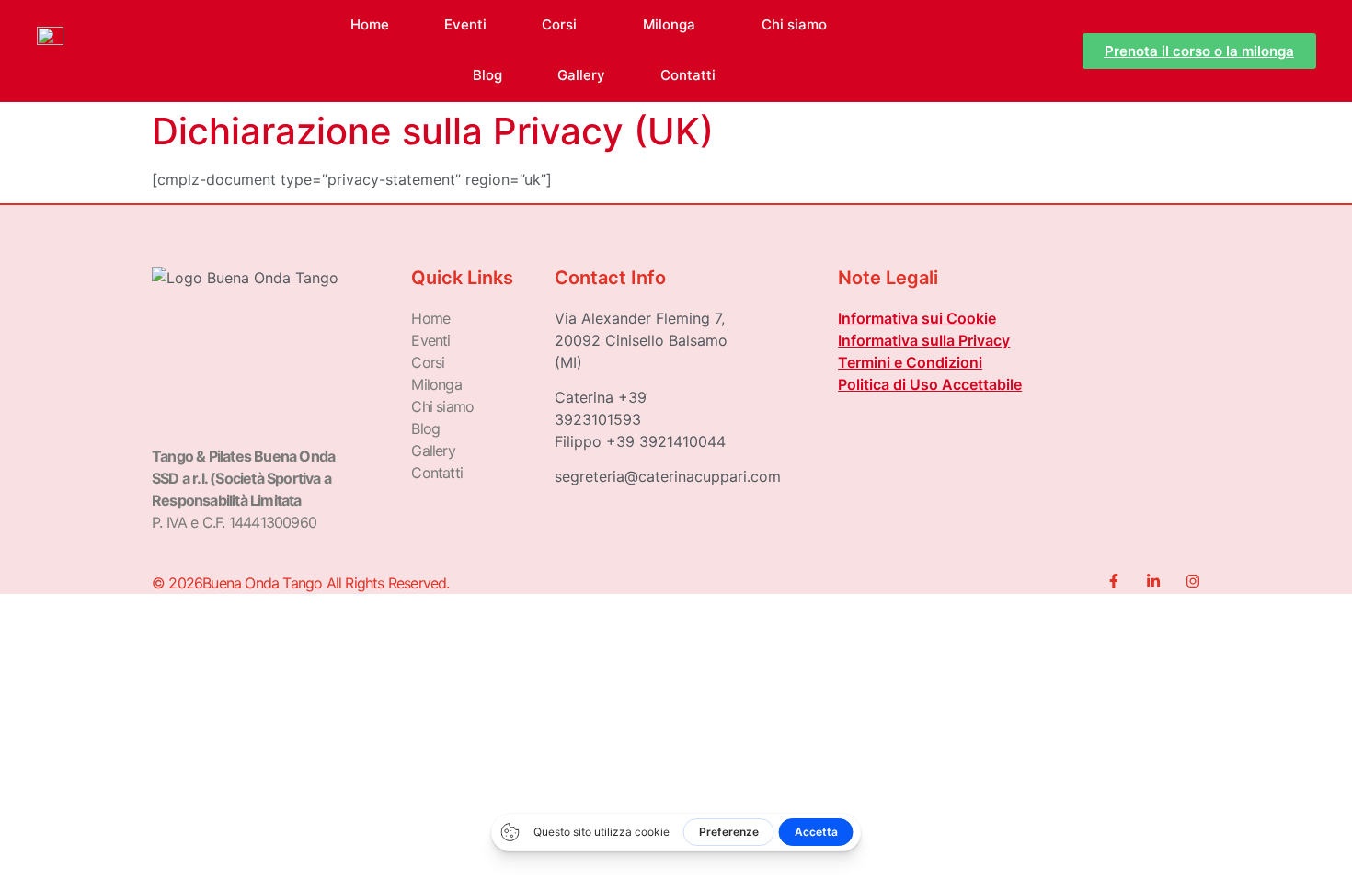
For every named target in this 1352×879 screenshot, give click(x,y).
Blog (487, 75)
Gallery (581, 75)
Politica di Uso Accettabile (930, 384)
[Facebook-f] (1113, 581)
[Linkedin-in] (1153, 581)
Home (369, 24)
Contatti (688, 75)
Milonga (669, 24)
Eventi (465, 24)
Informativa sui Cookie (917, 318)
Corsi (559, 24)
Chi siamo (794, 24)
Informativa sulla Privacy (924, 340)
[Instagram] (1193, 581)
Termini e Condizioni (910, 362)
